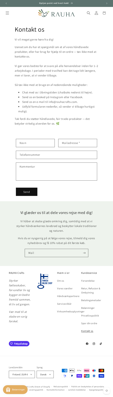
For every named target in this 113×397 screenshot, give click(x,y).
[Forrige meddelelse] (6, 3)
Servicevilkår (64, 303)
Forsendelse (88, 280)
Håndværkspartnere (68, 296)
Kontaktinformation (56, 390)
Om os (60, 280)
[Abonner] (84, 253)
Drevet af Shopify (42, 386)
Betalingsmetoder (91, 300)
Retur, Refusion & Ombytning (90, 290)
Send (26, 192)
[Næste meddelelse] (107, 3)
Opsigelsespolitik (96, 390)
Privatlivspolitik (90, 315)
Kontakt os (87, 331)
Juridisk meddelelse (77, 390)
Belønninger (88, 308)
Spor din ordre (89, 323)
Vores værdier (65, 288)
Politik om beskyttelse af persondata (87, 386)
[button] (7, 13)
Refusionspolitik (61, 386)
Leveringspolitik (36, 390)
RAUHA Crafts (28, 386)
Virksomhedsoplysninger (71, 311)
